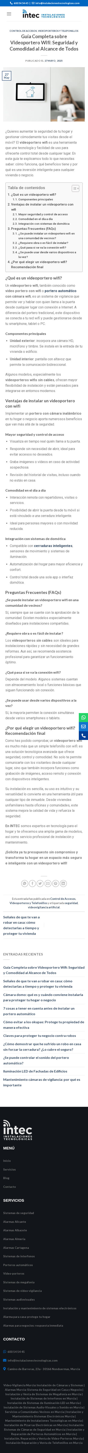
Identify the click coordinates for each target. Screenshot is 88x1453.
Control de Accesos (23, 30)
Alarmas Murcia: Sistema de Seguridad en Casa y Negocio (43, 1389)
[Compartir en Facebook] (32, 883)
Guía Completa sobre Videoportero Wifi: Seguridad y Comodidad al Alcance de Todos (44, 970)
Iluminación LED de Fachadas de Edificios (35, 1071)
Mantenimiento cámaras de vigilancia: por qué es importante (41, 1082)
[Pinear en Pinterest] (55, 883)
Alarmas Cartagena (16, 1247)
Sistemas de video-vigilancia (22, 1290)
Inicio (7, 1160)
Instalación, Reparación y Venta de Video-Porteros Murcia (43, 1438)
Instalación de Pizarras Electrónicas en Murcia (35, 1425)
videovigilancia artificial (44, 907)
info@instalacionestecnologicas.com (57, 3)
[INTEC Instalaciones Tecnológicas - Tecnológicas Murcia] (44, 14)
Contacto (9, 1186)
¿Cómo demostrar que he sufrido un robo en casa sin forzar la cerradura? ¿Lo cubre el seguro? (42, 1046)
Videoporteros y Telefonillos (58, 30)
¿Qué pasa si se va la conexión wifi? (42, 247)
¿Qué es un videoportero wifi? (33, 195)
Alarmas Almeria (14, 1239)
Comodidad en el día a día (35, 219)
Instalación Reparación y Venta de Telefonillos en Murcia (44, 1442)
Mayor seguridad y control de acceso (43, 214)
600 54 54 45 (20, 3)
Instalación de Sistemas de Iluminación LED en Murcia (43, 1403)
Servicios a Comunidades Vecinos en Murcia (34, 1412)
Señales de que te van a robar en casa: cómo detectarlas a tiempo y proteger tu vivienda (37, 983)
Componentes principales (35, 199)
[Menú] (9, 14)
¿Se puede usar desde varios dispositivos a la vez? (47, 254)
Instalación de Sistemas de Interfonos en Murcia (43, 1398)
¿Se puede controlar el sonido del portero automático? (36, 1060)
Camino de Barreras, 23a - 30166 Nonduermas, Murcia (43, 1369)
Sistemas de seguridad (18, 1213)
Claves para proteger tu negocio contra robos (39, 1035)
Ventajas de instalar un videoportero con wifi (42, 207)
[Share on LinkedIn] (63, 883)
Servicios (9, 1169)
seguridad (71, 903)
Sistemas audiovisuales (19, 1299)
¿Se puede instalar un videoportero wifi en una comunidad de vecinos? (46, 236)
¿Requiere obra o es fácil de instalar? (43, 243)
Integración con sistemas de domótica (43, 223)
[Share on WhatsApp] (24, 883)
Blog (6, 1178)
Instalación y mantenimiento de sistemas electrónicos (39, 1308)
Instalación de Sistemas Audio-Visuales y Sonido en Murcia (43, 1407)
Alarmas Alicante (14, 1221)
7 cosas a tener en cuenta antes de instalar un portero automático (39, 1011)
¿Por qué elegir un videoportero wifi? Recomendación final (39, 264)
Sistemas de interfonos (19, 1256)
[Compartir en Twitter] (40, 883)
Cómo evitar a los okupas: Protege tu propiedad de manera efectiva (43, 1024)
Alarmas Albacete (15, 1230)
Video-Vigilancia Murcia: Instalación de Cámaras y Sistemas (43, 1385)
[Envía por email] (47, 883)
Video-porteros (13, 1273)
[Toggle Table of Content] (73, 188)
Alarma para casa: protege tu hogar (26, 1316)
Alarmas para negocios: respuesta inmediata (33, 1325)
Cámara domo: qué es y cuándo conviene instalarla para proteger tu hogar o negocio (43, 997)
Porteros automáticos (18, 1265)
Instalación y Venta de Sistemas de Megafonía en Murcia (43, 1394)
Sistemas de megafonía (18, 1282)
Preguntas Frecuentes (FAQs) (33, 229)
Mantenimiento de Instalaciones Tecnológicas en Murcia (43, 1420)
